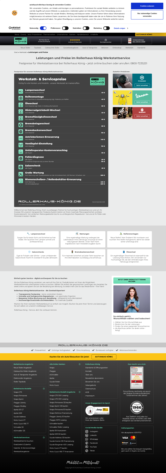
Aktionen (104, 48)
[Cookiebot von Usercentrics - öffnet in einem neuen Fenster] (15, 28)
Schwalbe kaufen (56, 424)
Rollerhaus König (92, 364)
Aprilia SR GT (19, 410)
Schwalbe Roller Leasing (59, 427)
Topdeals (37, 48)
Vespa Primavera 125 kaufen (60, 403)
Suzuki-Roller (55, 382)
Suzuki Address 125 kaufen (60, 438)
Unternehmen (62, 34)
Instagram (94, 431)
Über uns (88, 375)
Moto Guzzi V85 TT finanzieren (62, 452)
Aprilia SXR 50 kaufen (58, 434)
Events (23, 34)
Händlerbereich (83, 34)
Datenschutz (90, 389)
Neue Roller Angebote (23, 368)
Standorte (141, 48)
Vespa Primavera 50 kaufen (60, 410)
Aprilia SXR (18, 413)
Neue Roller (25, 48)
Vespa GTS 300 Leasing (59, 396)
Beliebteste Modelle (22, 389)
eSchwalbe (54, 375)
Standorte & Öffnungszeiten (96, 368)
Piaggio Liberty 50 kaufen (60, 417)
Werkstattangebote (21, 451)
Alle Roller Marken (57, 364)
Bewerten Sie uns (92, 382)
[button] (142, 85)
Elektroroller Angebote (23, 378)
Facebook (94, 443)
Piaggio (53, 371)
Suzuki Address (20, 417)
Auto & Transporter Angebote (25, 375)
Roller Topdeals (20, 382)
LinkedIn (93, 435)
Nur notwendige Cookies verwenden (147, 14)
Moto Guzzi (54, 385)
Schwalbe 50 (19, 427)
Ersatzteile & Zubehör (22, 444)
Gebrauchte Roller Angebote (25, 371)
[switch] (65, 28)
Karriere (72, 34)
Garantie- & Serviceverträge (24, 448)
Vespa (52, 368)
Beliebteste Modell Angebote (62, 392)
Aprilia (52, 378)
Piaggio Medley (20, 406)
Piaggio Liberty (20, 403)
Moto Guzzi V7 (19, 420)
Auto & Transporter (89, 48)
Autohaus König (144, 34)
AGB (87, 392)
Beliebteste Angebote (23, 364)
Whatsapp (94, 439)
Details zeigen (119, 28)
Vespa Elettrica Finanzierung (61, 413)
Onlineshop (116, 48)
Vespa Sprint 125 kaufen (59, 406)
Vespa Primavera (20, 396)
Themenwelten (49, 34)
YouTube (93, 447)
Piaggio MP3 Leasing (58, 420)
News (17, 34)
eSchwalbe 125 (19, 431)
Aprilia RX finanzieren (58, 431)
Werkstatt (129, 48)
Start (16, 52)
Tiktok (92, 451)
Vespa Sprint (18, 399)
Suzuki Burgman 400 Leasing (61, 445)
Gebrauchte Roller (52, 48)
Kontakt (88, 371)
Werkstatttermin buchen (23, 441)
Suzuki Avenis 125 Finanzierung (62, 441)
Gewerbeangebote (70, 48)
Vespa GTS (18, 392)
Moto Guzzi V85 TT (21, 424)
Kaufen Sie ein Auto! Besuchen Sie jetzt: (69, 357)
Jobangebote (90, 385)
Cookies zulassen (147, 6)
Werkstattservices (22, 437)
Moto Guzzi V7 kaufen (58, 448)
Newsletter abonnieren (94, 378)
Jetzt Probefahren (34, 34)
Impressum (90, 396)
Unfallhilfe (94, 34)
